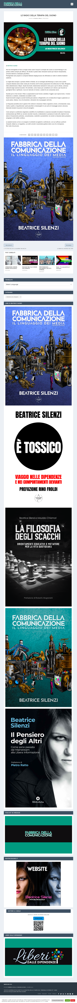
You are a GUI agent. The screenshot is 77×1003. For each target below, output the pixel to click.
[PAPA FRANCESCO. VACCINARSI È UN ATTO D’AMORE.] (47, 260)
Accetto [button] (67, 1000)
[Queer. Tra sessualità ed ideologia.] (64, 260)
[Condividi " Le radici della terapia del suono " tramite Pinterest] (41, 134)
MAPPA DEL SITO (8, 984)
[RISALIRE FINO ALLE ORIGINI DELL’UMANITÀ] (30, 260)
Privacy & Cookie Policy (57, 1000)
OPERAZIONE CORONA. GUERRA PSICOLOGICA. (11, 267)
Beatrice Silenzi (38, 18)
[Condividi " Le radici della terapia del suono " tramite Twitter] (32, 134)
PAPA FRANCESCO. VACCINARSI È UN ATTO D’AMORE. (45, 268)
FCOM (49, 993)
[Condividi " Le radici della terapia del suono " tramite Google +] (35, 134)
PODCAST (44, 993)
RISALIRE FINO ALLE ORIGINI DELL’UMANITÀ (29, 267)
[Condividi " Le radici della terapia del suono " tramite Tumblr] (38, 134)
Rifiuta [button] (72, 1000)
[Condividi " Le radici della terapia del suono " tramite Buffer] (47, 134)
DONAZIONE (38, 918)
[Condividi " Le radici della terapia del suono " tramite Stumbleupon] (50, 134)
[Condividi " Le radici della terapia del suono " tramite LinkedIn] (44, 134)
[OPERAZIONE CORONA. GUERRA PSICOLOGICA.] (13, 260)
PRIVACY (54, 993)
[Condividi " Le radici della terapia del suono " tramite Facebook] (29, 134)
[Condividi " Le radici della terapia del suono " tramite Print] (56, 134)
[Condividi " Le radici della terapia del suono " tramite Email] (53, 134)
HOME (39, 993)
